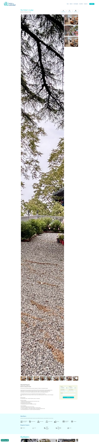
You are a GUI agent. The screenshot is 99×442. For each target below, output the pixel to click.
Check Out (70, 386)
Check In (62, 386)
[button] (91, 4)
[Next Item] (76, 378)
